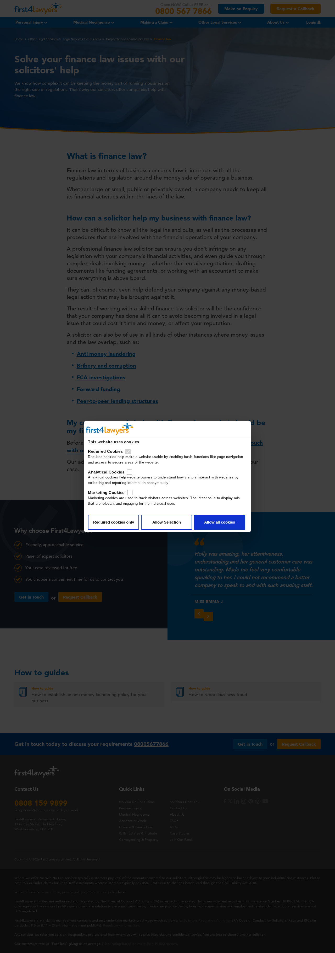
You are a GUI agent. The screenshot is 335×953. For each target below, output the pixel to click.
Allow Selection (166, 522)
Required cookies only (113, 522)
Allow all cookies (219, 522)
